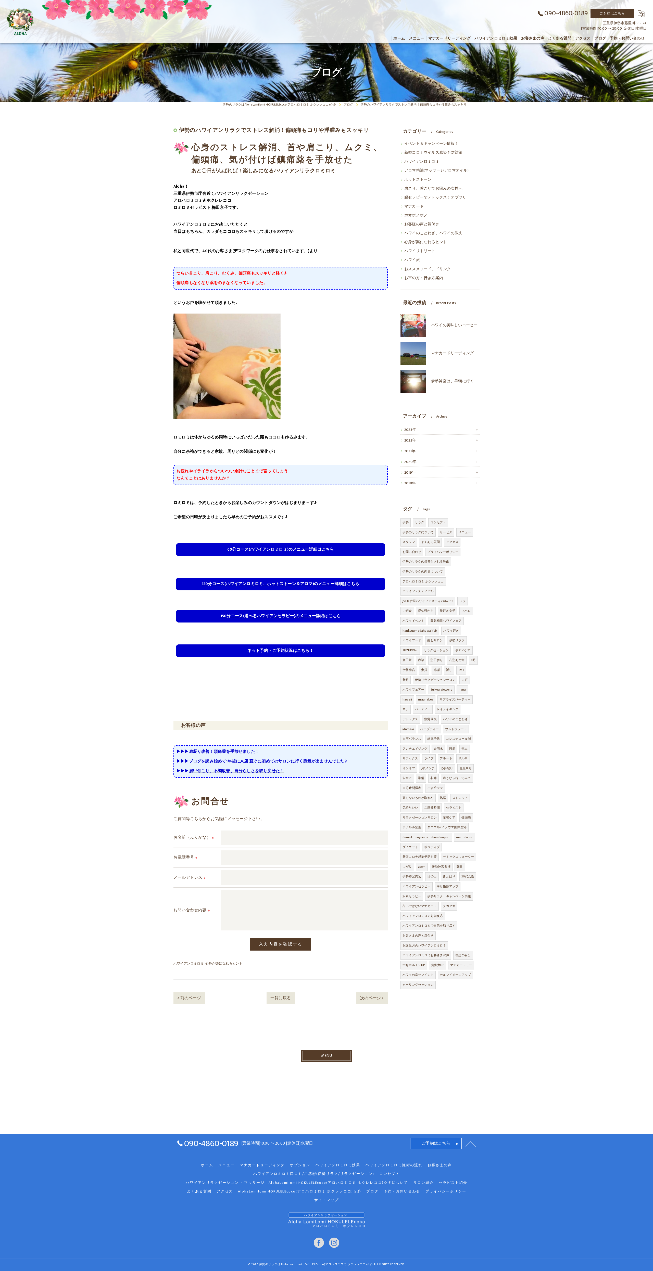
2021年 (410, 451)
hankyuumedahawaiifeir (420, 630)
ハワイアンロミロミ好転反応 (423, 915)
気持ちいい (410, 807)
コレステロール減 (458, 738)
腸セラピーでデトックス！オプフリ (435, 197)
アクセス (452, 541)
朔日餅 (407, 660)
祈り (449, 669)
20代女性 (467, 876)
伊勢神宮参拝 (441, 866)
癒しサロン (435, 640)
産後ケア (449, 817)
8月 (473, 660)
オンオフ (409, 768)
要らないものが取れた (418, 797)
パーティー (423, 709)
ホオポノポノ (416, 215)
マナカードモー (461, 965)
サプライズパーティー (455, 699)
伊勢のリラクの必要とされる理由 (426, 561)
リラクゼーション (436, 650)
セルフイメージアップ (455, 974)
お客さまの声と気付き (418, 935)
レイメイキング (447, 709)
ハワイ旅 (412, 260)
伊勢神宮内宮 (412, 876)
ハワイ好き (451, 630)
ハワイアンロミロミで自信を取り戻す (429, 925)
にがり (407, 866)
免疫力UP (437, 965)
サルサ (463, 758)
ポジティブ (432, 847)
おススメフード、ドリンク (427, 269)
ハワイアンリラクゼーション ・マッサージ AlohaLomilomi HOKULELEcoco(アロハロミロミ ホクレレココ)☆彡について (297, 1183)
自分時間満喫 (412, 787)
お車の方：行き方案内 (423, 278)
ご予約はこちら (612, 13)
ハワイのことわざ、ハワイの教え (433, 233)
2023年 (410, 430)
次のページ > (372, 998)
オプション (300, 1165)
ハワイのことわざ (455, 719)
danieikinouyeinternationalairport (426, 837)
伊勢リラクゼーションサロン (435, 679)
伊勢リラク (457, 640)
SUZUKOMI (410, 650)
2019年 (410, 473)
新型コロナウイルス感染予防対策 (433, 153)
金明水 (438, 748)
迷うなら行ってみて (457, 778)
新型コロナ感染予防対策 (420, 856)
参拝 (424, 669)
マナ (406, 709)
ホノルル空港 (412, 827)
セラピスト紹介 (453, 1183)
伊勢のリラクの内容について (423, 571)
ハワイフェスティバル (418, 591)
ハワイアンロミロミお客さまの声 (426, 955)
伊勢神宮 (409, 669)
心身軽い (447, 768)
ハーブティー (429, 729)
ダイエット (410, 847)
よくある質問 (430, 541)
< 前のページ (189, 998)
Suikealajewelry (442, 689)
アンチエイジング (415, 748)
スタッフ (409, 541)
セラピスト (453, 807)
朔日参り (436, 660)
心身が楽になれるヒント (223, 963)
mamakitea (464, 837)
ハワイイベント (413, 620)
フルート (446, 758)
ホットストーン (417, 180)
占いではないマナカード (420, 906)
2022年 (410, 440)
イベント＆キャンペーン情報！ (431, 144)
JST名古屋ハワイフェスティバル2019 (428, 601)
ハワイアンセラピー (417, 886)
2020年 (410, 462)
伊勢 (406, 522)
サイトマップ (326, 1200)
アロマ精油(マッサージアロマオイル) (436, 170)
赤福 (421, 660)
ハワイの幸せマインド (418, 974)
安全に (407, 778)
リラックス (410, 758)
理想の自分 (463, 955)
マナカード (414, 206)
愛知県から (426, 610)
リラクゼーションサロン (420, 817)
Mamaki (408, 729)
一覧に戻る (280, 998)
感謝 (437, 669)
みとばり (449, 876)
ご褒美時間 (432, 807)
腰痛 (452, 748)
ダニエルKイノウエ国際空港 (447, 827)
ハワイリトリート (419, 251)
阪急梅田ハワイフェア (446, 620)
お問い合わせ (412, 551)
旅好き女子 (447, 610)
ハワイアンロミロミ (188, 963)
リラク (419, 522)
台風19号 (465, 768)
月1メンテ (428, 768)
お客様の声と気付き (421, 224)
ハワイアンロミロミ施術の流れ (393, 1165)
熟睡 (443, 797)
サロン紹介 (423, 1183)
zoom (422, 866)
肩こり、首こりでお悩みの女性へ (433, 189)
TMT (461, 669)
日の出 (432, 876)
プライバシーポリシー (442, 551)
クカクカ (449, 906)
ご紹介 (407, 610)
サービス (446, 532)
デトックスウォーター (458, 856)
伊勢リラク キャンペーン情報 (449, 896)
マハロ (466, 610)
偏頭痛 (466, 817)
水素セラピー (412, 896)
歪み (464, 748)
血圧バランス (412, 738)
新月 (406, 679)
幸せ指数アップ (447, 886)
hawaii (407, 699)
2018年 (410, 483)
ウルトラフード (456, 729)
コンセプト (438, 522)
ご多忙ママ (435, 787)
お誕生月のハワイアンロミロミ (424, 945)
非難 (433, 778)
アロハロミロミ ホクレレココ (423, 581)
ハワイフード (412, 640)
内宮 (464, 679)
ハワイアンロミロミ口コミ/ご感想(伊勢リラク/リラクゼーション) (313, 1174)
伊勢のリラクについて (418, 532)
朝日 (460, 866)
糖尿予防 (433, 738)
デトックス (410, 719)
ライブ (429, 758)
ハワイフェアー (413, 689)
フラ (462, 601)
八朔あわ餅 (456, 660)
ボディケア (463, 650)
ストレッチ (460, 797)
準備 (421, 778)
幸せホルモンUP (414, 965)
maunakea (425, 699)
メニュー (464, 532)
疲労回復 (430, 719)
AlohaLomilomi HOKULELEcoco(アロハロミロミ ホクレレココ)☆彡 (299, 1191)
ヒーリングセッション (418, 984)
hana (462, 689)
